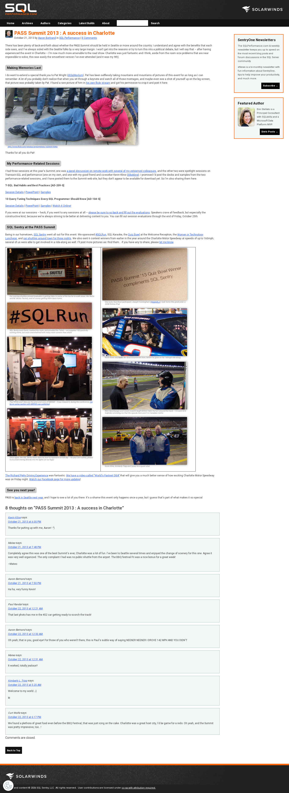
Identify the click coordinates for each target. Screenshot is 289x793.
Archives (27, 23)
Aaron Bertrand (47, 37)
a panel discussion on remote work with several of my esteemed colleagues (111, 171)
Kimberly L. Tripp (17, 680)
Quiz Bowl (134, 234)
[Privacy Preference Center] (8, 785)
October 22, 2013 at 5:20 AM (24, 684)
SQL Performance (69, 37)
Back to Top (13, 750)
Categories (65, 23)
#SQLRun (100, 234)
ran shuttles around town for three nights (47, 238)
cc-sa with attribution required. (139, 787)
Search (155, 23)
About (105, 23)
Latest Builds (87, 23)
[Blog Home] (21, 10)
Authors (45, 23)
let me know (166, 242)
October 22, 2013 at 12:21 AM (25, 608)
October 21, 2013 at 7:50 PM (24, 583)
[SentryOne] (262, 9)
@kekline (133, 174)
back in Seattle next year (29, 497)
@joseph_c (155, 302)
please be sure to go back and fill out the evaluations (119, 212)
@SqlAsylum (75, 75)
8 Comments (89, 37)
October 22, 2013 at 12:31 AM (25, 659)
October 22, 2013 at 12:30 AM (25, 634)
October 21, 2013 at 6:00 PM (24, 521)
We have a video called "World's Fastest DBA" (93, 475)
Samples (46, 192)
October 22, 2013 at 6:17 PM (24, 717)
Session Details (14, 192)
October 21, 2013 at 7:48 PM (24, 547)
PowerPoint (32, 192)
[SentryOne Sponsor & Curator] (26, 776)
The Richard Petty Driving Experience (26, 475)
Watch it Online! (62, 205)
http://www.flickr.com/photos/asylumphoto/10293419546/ (33, 147)
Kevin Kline (14, 517)
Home (10, 23)
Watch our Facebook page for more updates (54, 479)
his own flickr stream (98, 82)
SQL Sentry (40, 234)
